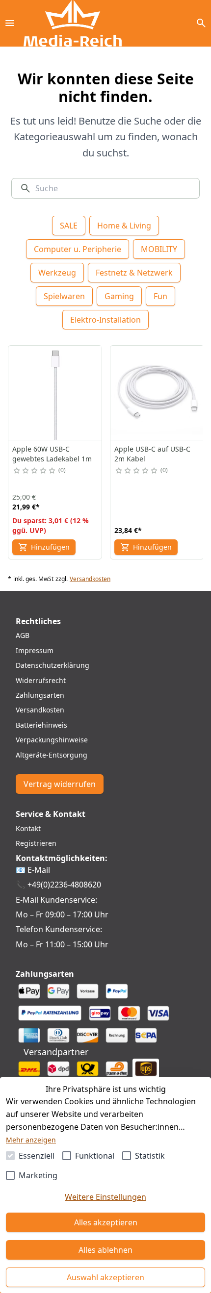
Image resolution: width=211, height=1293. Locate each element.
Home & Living (124, 225)
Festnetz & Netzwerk (134, 272)
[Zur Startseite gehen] (73, 23)
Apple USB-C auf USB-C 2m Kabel (152, 453)
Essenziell (36, 1155)
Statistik (150, 1155)
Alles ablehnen (105, 1249)
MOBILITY (159, 249)
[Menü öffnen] (10, 23)
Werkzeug (57, 272)
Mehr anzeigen (31, 1139)
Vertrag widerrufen (60, 784)
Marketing (38, 1175)
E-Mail (38, 869)
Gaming (119, 296)
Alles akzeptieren (105, 1222)
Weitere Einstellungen (105, 1197)
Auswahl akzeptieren (105, 1277)
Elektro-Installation (105, 319)
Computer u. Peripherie (77, 249)
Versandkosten (90, 579)
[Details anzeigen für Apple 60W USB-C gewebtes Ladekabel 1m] (55, 393)
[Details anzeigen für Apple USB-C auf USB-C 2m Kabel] (157, 393)
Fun (160, 296)
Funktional (94, 1155)
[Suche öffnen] (201, 23)
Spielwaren (64, 296)
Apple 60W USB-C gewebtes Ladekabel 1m (52, 453)
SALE (69, 225)
